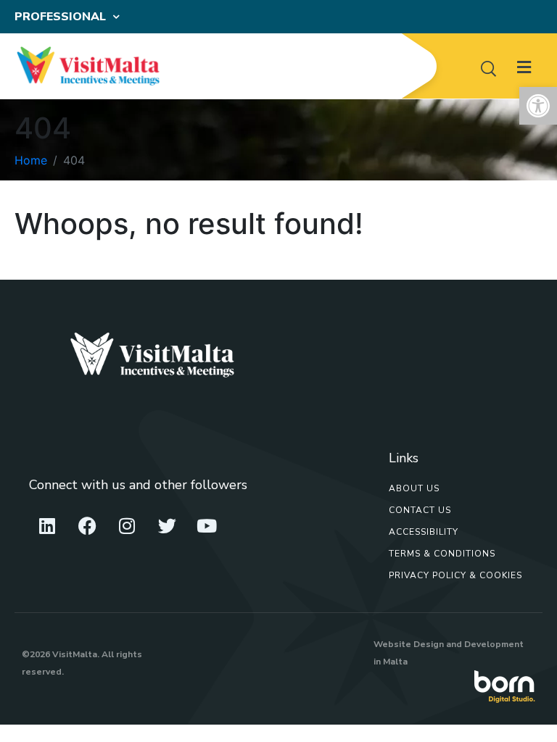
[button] (538, 106)
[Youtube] (207, 526)
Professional (60, 17)
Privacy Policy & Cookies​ (455, 575)
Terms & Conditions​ (442, 553)
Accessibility (423, 532)
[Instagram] (127, 526)
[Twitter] (167, 526)
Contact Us (420, 510)
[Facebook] (87, 526)
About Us (414, 488)
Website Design (409, 644)
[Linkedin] (47, 526)
